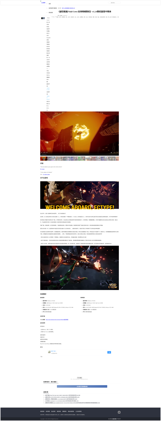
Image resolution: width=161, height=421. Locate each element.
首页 (50, 3)
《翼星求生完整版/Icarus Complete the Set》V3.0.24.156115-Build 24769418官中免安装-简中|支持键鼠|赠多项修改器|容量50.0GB (72, 402)
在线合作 (72, 16)
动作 (60, 16)
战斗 (87, 16)
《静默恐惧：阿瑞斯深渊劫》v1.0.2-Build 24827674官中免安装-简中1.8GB (61, 399)
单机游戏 (42, 411)
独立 (98, 16)
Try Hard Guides (46, 174)
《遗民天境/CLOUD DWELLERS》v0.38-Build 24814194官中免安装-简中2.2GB (62, 397)
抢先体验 (90, 16)
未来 (96, 16)
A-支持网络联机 (67, 8)
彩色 (84, 16)
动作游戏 (48, 411)
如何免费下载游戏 (53, 8)
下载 (109, 352)
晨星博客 (114, 418)
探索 (93, 16)
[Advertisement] (78, 366)
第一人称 (110, 16)
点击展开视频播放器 (82, 386)
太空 (78, 16)
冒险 (57, 16)
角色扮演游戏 (71, 411)
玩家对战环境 (102, 16)
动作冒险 (63, 16)
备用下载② (53, 351)
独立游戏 (53, 411)
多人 (75, 16)
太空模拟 (81, 16)
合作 (69, 16)
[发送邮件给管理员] (119, 413)
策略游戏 (64, 411)
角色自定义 (114, 16)
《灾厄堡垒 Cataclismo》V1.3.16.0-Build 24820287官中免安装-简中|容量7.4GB (61, 400)
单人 (66, 16)
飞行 (118, 16)
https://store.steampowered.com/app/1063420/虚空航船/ (57, 319)
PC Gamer (42, 169)
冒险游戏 (71, 8)
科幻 (106, 16)
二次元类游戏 (78, 411)
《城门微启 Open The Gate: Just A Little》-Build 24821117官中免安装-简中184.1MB (62, 395)
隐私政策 (51, 12)
